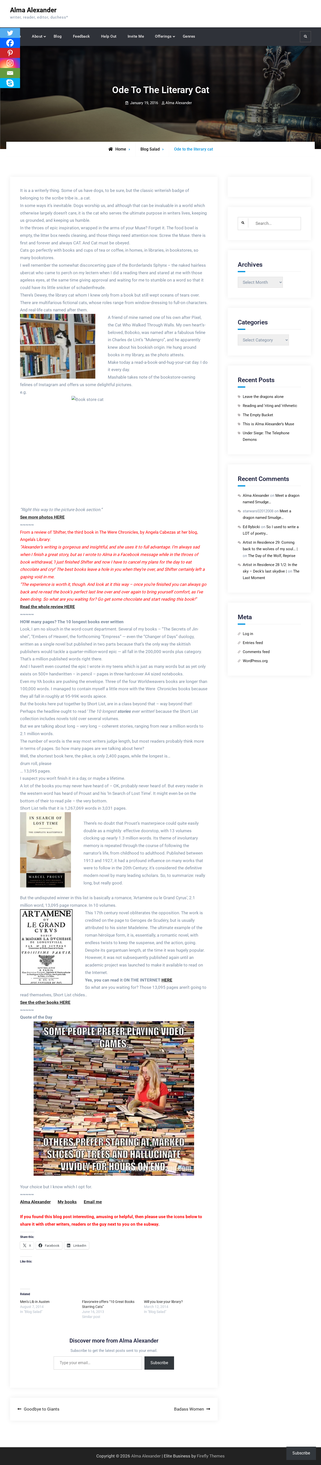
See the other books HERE (45, 1002)
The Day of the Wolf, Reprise (271, 555)
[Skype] (10, 83)
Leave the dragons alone (263, 396)
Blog (58, 36)
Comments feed (256, 652)
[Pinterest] (10, 53)
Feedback (81, 36)
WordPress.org (255, 661)
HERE (167, 980)
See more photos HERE (42, 517)
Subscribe (159, 1362)
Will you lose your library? (163, 1302)
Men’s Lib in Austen (35, 1302)
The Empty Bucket (258, 415)
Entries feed (253, 643)
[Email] (10, 73)
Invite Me (136, 36)
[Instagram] (10, 63)
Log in (248, 634)
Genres (189, 36)
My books (67, 1201)
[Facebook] (10, 43)
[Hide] (2, 93)
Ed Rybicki (251, 527)
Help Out (109, 36)
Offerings (163, 36)
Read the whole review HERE (47, 606)
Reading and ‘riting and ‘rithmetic (270, 405)
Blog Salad (150, 149)
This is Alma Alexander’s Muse (268, 424)
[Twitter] (10, 33)
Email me (93, 1201)
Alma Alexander (33, 10)
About (37, 36)
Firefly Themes (211, 1455)
